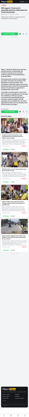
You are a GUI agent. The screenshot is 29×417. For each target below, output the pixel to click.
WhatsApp (6, 149)
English (22, 1)
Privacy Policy (5, 398)
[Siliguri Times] (7, 2)
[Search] (26, 1)
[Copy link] (26, 34)
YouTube (4, 400)
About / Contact (5, 394)
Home (4, 415)
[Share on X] (23, 34)
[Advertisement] (14, 52)
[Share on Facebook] (20, 34)
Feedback (17, 396)
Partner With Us (6, 396)
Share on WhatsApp (10, 33)
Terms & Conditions (19, 398)
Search (25, 415)
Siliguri (4, 5)
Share (13, 149)
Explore (11, 415)
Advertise (17, 394)
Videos (18, 415)
